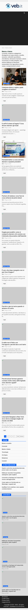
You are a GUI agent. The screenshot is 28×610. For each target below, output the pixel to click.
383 (18, 436)
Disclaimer (5, 597)
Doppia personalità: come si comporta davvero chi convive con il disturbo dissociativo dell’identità (14, 221)
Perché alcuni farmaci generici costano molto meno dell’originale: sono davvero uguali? (14, 368)
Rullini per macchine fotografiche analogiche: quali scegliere (14, 530)
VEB (3, 91)
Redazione (5, 458)
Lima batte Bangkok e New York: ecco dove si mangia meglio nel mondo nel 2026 (14, 406)
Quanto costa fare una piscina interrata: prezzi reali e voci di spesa (14, 505)
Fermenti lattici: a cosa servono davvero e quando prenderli (14, 149)
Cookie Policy (5, 598)
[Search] (24, 13)
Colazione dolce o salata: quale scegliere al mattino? (14, 76)
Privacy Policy (5, 600)
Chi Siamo (5, 455)
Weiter (22, 436)
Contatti (4, 461)
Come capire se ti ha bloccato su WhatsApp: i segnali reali (14, 579)
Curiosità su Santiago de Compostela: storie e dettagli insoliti (14, 554)
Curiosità (4, 446)
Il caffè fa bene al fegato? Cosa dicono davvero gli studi (14, 113)
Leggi (4, 100)
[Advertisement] (14, 30)
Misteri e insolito (6, 443)
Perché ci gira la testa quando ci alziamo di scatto (14, 295)
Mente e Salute (6, 83)
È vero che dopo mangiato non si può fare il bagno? (14, 259)
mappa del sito (6, 602)
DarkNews (13, 606)
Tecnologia (5, 452)
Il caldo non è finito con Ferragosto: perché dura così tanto (14, 331)
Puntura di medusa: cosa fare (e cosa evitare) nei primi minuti (14, 185)
